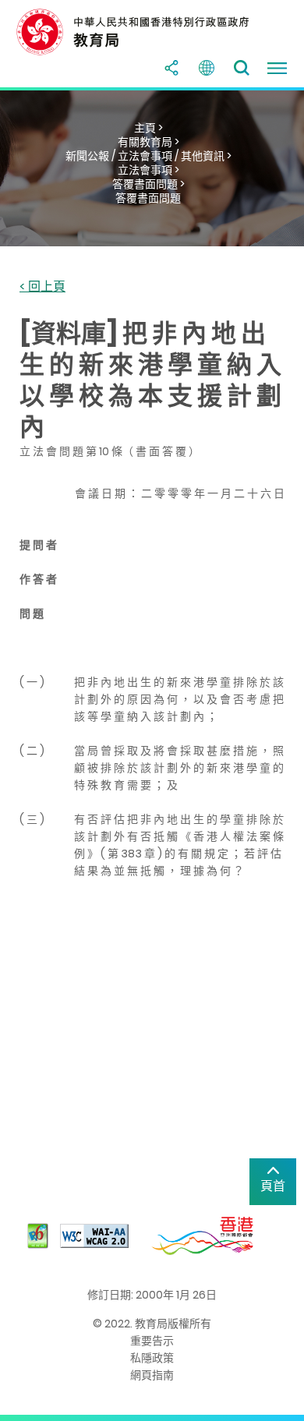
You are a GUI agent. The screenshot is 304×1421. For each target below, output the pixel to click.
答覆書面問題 (148, 198)
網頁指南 (152, 1375)
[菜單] (276, 68)
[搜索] (241, 68)
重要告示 (152, 1341)
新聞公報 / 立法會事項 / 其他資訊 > (148, 156)
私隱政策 (152, 1358)
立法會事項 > (148, 170)
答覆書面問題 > (148, 184)
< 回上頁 (42, 287)
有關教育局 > (148, 142)
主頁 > (148, 128)
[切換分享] (171, 68)
